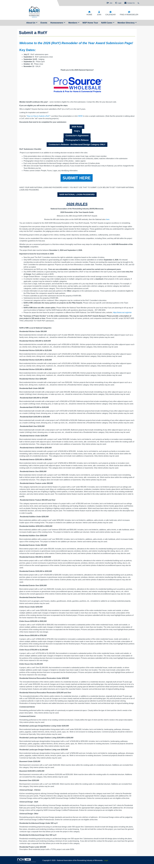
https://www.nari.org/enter (122, 312)
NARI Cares (107, 23)
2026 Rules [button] (77, 127)
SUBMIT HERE (77, 178)
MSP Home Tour (90, 23)
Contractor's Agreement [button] (77, 135)
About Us (31, 23)
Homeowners (57, 23)
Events (44, 23)
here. (108, 219)
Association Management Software (26, 861)
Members (73, 23)
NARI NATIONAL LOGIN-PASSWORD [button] (77, 194)
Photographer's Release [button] (77, 140)
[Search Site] (138, 3)
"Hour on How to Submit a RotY (38, 116)
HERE (80, 116)
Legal (106, 860)
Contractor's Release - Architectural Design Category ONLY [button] (77, 144)
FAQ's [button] (77, 131)
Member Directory (126, 23)
